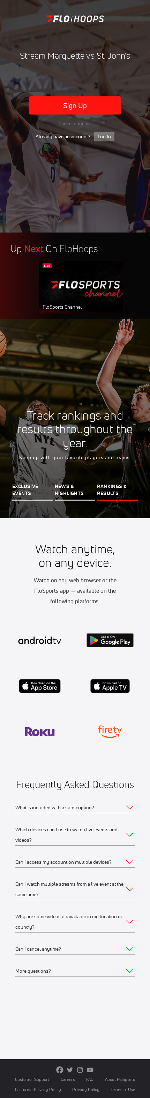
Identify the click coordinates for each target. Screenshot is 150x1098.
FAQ (89, 1079)
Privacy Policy (85, 1089)
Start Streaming (85, 294)
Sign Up (75, 105)
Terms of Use (123, 1089)
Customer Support (32, 1079)
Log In (104, 136)
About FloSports (120, 1079)
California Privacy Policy (38, 1089)
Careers (68, 1079)
